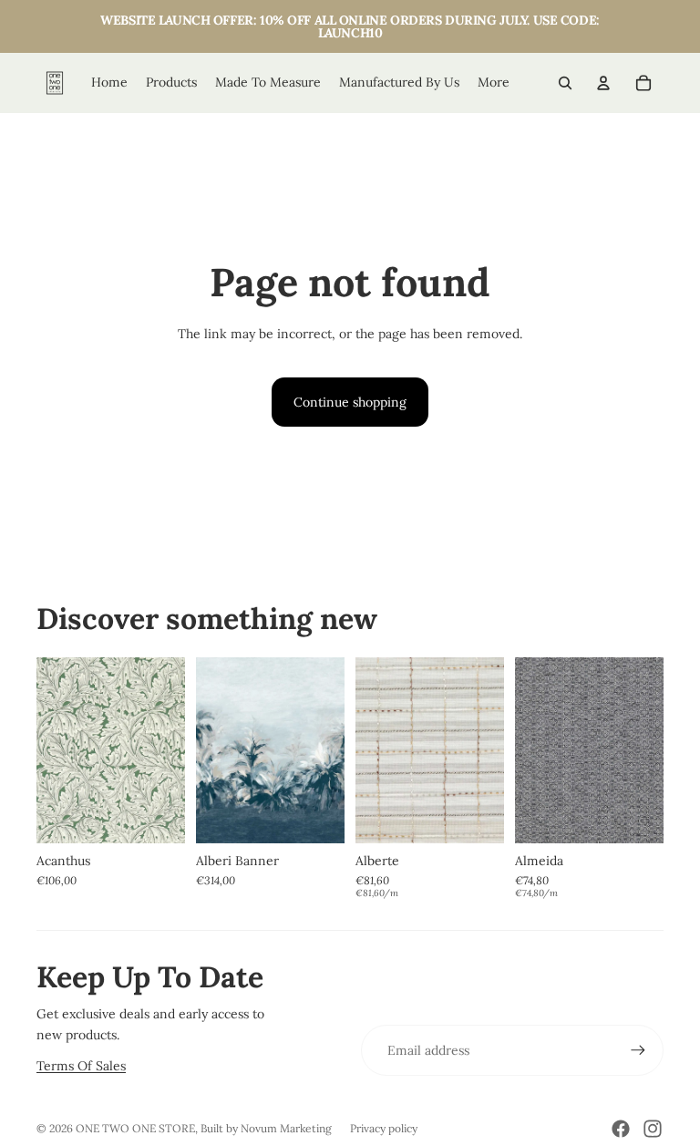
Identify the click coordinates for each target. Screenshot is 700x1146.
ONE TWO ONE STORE (135, 1128)
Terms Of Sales (81, 1066)
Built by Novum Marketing (266, 1128)
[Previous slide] (50, 750)
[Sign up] (638, 1050)
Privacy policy (383, 1128)
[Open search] (565, 83)
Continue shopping (350, 402)
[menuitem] (494, 83)
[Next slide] (171, 750)
